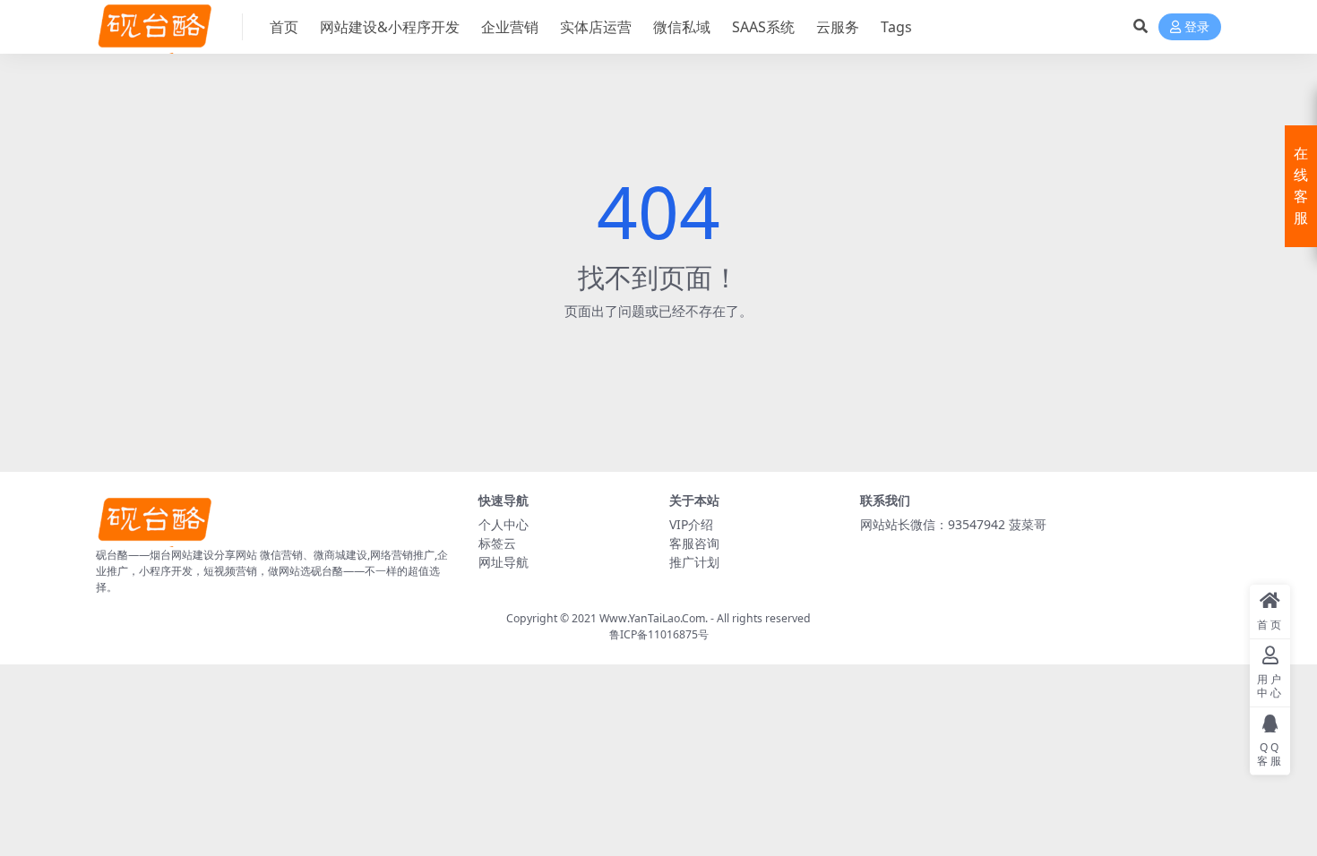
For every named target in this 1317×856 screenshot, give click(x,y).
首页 (284, 27)
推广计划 (694, 561)
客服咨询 (694, 543)
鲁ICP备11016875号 (659, 634)
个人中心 (503, 524)
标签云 (497, 543)
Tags (896, 27)
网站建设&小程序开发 (390, 27)
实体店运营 (596, 27)
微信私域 (681, 27)
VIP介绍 (691, 524)
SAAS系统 (763, 27)
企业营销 (509, 27)
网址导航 (503, 561)
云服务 (837, 27)
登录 (1196, 27)
